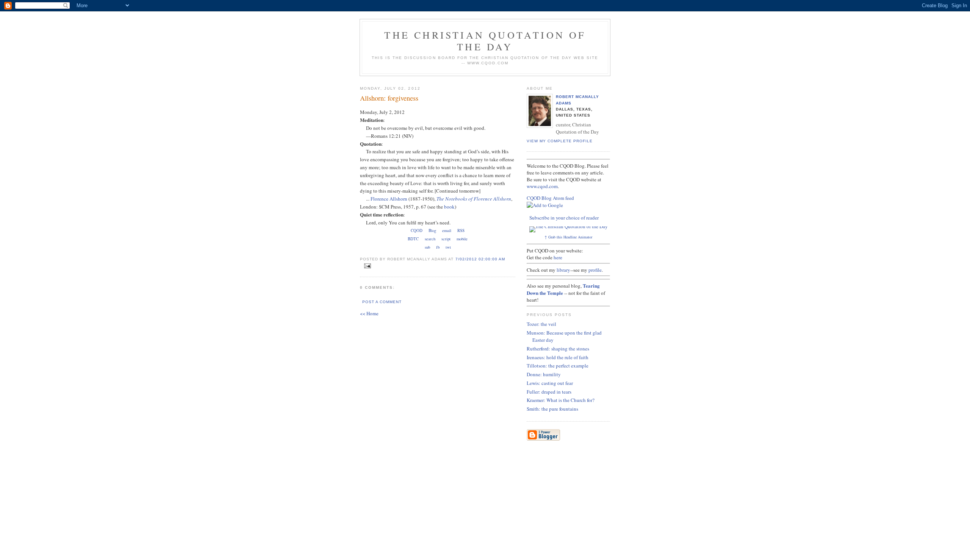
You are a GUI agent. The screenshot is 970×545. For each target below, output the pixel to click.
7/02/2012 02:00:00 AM (480, 259)
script (446, 238)
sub (427, 247)
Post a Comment (382, 302)
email (446, 230)
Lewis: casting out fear (550, 383)
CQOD (416, 230)
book (449, 206)
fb (438, 247)
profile (595, 269)
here (558, 257)
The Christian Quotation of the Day (484, 40)
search (430, 238)
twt (448, 247)
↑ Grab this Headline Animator (568, 237)
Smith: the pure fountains (552, 408)
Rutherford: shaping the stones (558, 348)
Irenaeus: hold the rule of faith (557, 357)
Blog (432, 230)
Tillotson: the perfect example (557, 365)
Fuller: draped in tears (549, 391)
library (563, 269)
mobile (462, 238)
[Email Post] (366, 266)
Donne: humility (544, 374)
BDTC (413, 238)
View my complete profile (560, 141)
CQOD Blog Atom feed (550, 198)
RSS (461, 230)
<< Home (369, 313)
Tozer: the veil (541, 324)
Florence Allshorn (389, 198)
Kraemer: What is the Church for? (561, 400)
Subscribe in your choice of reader (564, 217)
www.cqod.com (542, 186)
